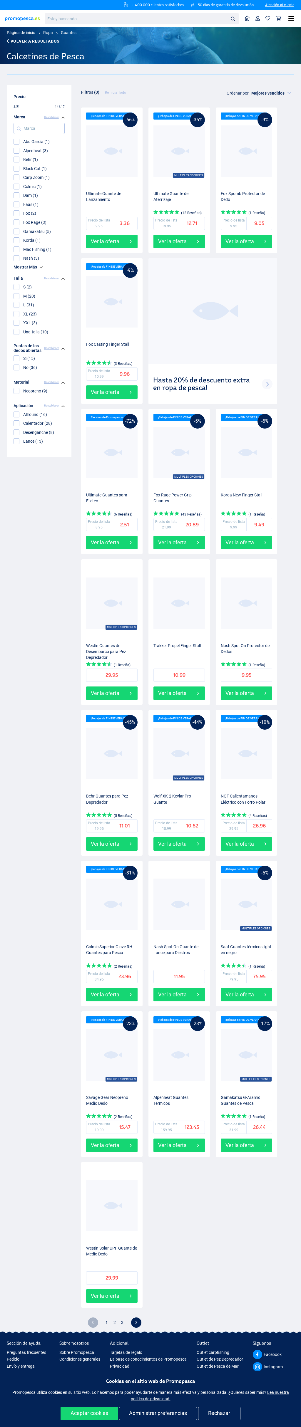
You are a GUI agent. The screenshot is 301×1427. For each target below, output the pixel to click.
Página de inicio (21, 32)
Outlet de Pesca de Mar (218, 1366)
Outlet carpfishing (213, 1352)
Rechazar (219, 1413)
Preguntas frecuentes (26, 1352)
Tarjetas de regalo (126, 1352)
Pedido (13, 1359)
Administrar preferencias (158, 1413)
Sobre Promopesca (76, 1352)
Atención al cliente (279, 5)
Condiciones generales (79, 1359)
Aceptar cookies (89, 1413)
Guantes (68, 32)
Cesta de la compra (278, 18)
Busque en (234, 19)
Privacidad (119, 1366)
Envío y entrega (21, 1366)
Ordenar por (238, 93)
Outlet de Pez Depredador (220, 1359)
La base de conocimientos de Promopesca (148, 1359)
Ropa (48, 32)
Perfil (258, 18)
